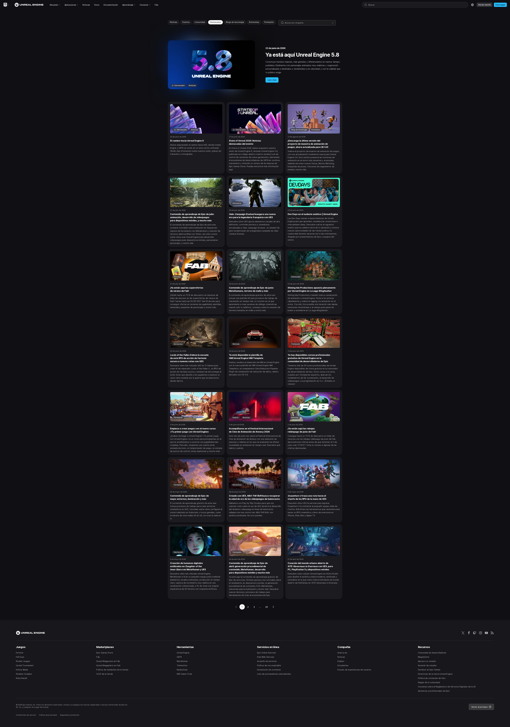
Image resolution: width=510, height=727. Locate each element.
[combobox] (308, 22)
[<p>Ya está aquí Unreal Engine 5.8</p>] (255, 64)
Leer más (272, 80)
